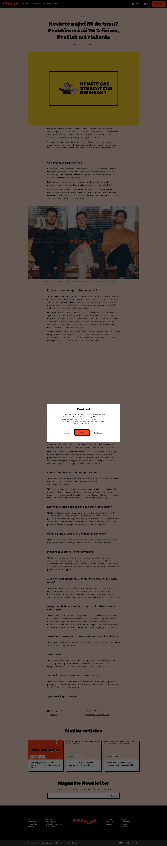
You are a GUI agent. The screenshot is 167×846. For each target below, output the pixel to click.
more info (88, 423)
